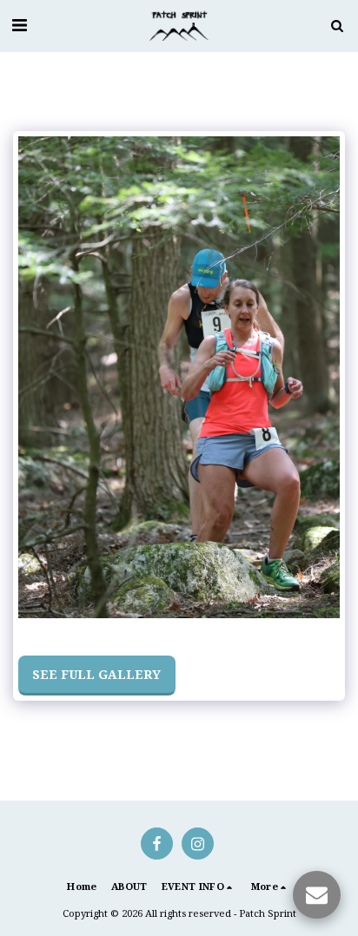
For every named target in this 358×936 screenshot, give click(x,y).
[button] (19, 25)
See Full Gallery (96, 674)
